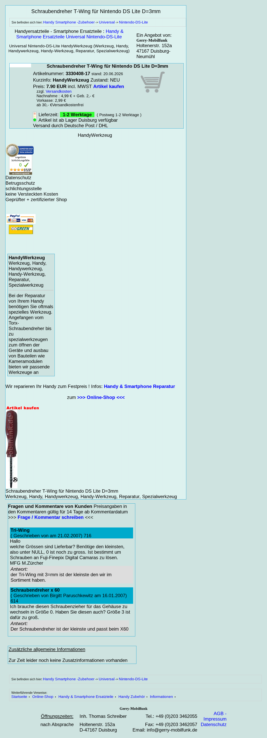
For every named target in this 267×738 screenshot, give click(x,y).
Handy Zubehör (131, 697)
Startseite (19, 697)
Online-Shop (42, 697)
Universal (107, 22)
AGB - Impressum (215, 716)
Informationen (161, 697)
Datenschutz (214, 724)
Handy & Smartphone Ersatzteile (85, 697)
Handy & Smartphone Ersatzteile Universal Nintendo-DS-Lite (70, 34)
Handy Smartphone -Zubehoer (69, 22)
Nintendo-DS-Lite (133, 22)
